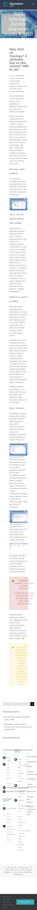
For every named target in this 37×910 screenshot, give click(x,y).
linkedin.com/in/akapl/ (9, 791)
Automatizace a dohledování (30, 759)
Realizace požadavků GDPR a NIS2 (30, 810)
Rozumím (25, 902)
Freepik (26, 872)
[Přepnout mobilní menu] (33, 4)
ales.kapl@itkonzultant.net (9, 787)
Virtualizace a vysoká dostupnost (30, 783)
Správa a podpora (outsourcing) (30, 770)
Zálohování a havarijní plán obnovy (30, 797)
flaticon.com (18, 874)
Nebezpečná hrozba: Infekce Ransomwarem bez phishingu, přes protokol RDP (18, 726)
